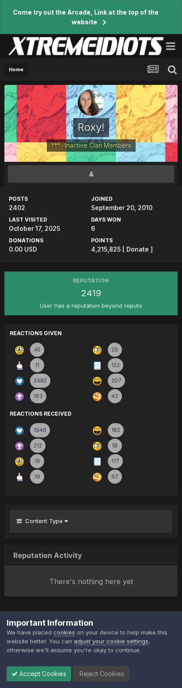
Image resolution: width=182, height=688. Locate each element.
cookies (64, 632)
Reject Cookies (101, 673)
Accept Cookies (42, 673)
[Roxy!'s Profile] (91, 174)
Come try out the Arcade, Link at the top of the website (86, 17)
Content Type (43, 520)
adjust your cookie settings (111, 641)
